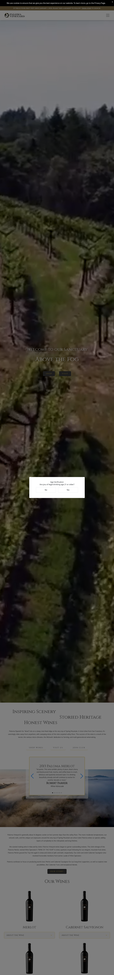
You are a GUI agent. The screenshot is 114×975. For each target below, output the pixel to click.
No (46, 490)
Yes (68, 490)
